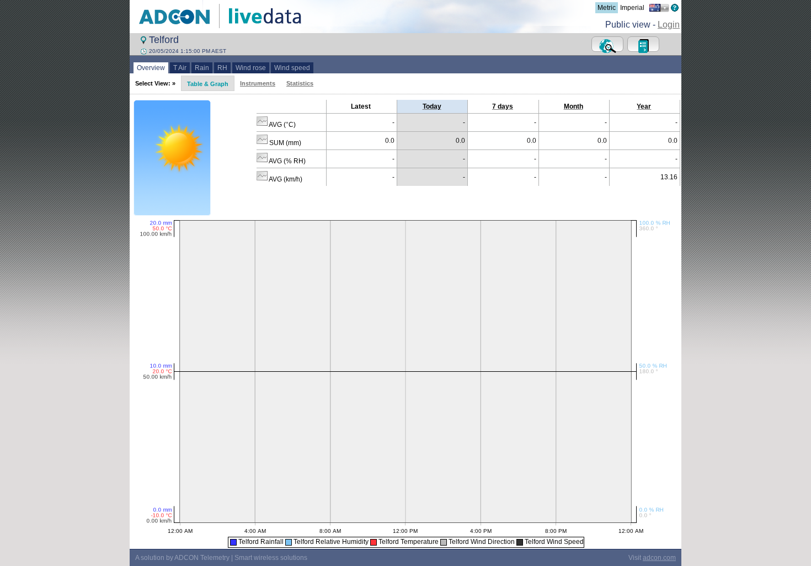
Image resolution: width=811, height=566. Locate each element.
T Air (180, 68)
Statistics (299, 83)
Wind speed (292, 68)
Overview (151, 68)
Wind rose (250, 68)
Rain (201, 68)
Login (669, 24)
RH (222, 68)
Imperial (632, 8)
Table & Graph (207, 84)
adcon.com (659, 558)
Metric (606, 8)
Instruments (257, 83)
